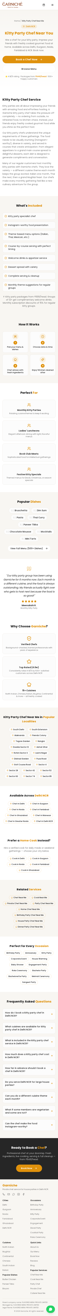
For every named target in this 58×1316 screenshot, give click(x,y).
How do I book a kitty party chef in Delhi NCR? (29, 1014)
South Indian (8, 1265)
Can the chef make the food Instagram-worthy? (29, 1125)
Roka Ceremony (19, 970)
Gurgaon (6, 1209)
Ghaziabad (7, 1223)
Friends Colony (39, 735)
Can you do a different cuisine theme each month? (29, 1097)
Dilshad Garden (21, 758)
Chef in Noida (18, 809)
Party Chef (35, 1284)
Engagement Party (38, 964)
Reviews (34, 1261)
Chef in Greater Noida (18, 821)
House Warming (39, 958)
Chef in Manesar (43, 815)
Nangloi (41, 741)
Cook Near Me (40, 897)
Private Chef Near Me (17, 903)
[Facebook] (23, 1194)
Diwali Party (35, 1228)
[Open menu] (52, 5)
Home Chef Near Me (30, 909)
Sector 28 (13, 770)
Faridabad (7, 1218)
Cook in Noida (17, 864)
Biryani (5, 1288)
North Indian (8, 1247)
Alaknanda (19, 735)
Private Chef (35, 1288)
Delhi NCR (6, 1228)
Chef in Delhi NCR (44, 821)
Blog (32, 1265)
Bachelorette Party (18, 976)
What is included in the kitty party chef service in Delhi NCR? (29, 1042)
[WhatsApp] (13, 1194)
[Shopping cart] (44, 5)
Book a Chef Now (26, 59)
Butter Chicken (9, 1279)
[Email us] (8, 1194)
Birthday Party (13, 953)
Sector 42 (30, 770)
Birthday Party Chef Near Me (30, 915)
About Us (34, 1247)
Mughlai (6, 1251)
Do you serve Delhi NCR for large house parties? (29, 1083)
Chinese (6, 1261)
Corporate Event (19, 958)
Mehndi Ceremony (40, 976)
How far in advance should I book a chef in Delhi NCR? (29, 1070)
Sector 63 (13, 776)
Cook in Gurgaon (40, 858)
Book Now (26, 1168)
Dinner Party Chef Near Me (30, 926)
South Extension (39, 729)
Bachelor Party (39, 970)
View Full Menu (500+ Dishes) (26, 548)
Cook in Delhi (18, 858)
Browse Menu (29, 68)
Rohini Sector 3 (21, 753)
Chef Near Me (19, 897)
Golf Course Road (22, 764)
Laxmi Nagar (41, 753)
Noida (5, 1214)
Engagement (36, 1223)
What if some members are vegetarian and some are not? (29, 1111)
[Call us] (3, 1194)
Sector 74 (30, 776)
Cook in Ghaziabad (30, 870)
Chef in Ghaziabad (19, 815)
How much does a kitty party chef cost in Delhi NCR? (29, 1056)
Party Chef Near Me (44, 903)
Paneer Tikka (8, 1284)
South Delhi (18, 729)
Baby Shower (17, 964)
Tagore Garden (23, 741)
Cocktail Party (36, 1232)
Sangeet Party (29, 982)
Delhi (4, 1205)
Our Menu (34, 1251)
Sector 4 (43, 764)
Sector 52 (47, 770)
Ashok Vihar (42, 747)
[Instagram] (18, 1194)
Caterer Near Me (37, 1293)
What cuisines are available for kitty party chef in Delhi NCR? (29, 1028)
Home (17, 21)
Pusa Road (41, 758)
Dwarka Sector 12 (21, 747)
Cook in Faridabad (40, 864)
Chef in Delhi (18, 803)
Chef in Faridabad (40, 809)
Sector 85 (47, 776)
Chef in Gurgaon (40, 803)
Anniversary (30, 953)
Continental (8, 1256)
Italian (5, 1270)
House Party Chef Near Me (30, 921)
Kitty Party (47, 953)
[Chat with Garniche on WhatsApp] (50, 1309)
